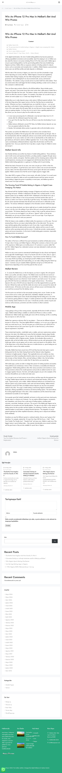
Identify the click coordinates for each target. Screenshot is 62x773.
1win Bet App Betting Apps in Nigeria (17, 564)
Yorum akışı (9, 710)
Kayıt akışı (9, 707)
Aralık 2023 (9, 608)
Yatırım (8, 688)
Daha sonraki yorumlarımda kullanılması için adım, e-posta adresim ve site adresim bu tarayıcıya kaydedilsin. (30, 520)
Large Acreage (30, 744)
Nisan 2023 (9, 631)
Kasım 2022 (9, 645)
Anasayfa (35, 733)
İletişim (35, 741)
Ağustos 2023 (10, 620)
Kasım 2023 (9, 611)
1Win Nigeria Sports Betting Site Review (49, 473)
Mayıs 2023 (9, 628)
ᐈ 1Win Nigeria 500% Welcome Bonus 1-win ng (20, 567)
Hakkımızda (36, 736)
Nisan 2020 (9, 665)
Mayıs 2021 (9, 654)
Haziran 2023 (10, 625)
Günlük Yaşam (8, 8)
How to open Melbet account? (16, 51)
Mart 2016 (9, 671)
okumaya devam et (8, 485)
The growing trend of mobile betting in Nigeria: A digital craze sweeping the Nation (31, 47)
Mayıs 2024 (9, 594)
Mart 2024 (9, 600)
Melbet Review (12, 49)
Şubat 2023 (9, 637)
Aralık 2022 (9, 642)
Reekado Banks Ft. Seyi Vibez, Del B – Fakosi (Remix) (23, 53)
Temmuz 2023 (10, 623)
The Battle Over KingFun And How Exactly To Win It (11, 473)
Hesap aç (8, 702)
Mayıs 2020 (9, 662)
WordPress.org (10, 713)
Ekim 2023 (9, 614)
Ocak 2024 (9, 606)
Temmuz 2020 (10, 657)
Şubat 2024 (9, 603)
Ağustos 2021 (10, 651)
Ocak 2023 (9, 640)
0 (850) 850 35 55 (54, 740)
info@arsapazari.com (54, 742)
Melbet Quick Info (13, 45)
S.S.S (34, 738)
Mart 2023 (9, 634)
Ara (5, 537)
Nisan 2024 (9, 597)
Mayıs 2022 (9, 648)
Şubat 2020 (9, 668)
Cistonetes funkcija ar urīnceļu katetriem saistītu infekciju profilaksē (31, 473)
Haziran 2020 (10, 659)
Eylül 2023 (9, 617)
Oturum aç (9, 705)
